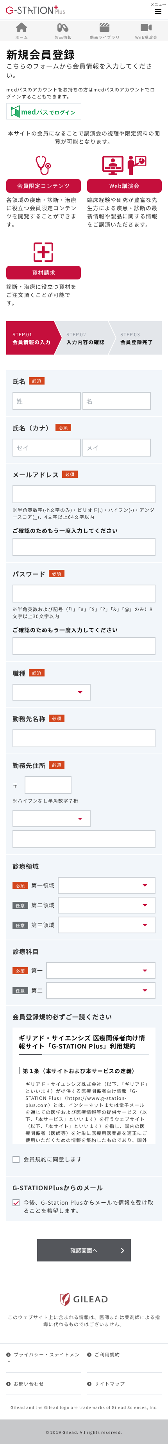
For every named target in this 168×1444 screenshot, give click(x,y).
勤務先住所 (29, 765)
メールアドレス (36, 474)
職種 (19, 673)
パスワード (29, 573)
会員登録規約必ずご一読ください (62, 1016)
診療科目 (26, 951)
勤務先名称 (29, 718)
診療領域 (26, 866)
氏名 (19, 381)
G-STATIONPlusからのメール (58, 1187)
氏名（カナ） (32, 427)
